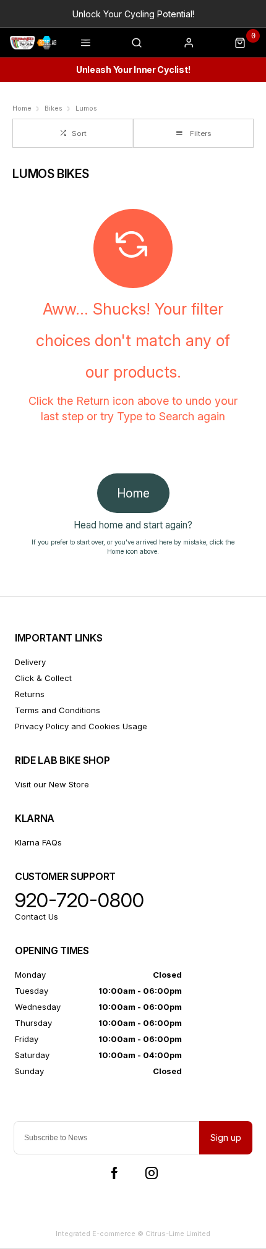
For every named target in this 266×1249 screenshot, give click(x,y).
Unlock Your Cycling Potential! (133, 14)
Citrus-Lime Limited (177, 1233)
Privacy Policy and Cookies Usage (81, 726)
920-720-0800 (79, 900)
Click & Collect (43, 678)
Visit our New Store (52, 784)
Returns (30, 694)
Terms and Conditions (57, 710)
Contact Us (36, 916)
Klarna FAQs (38, 842)
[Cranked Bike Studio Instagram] (151, 1173)
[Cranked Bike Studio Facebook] (114, 1173)
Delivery (30, 662)
